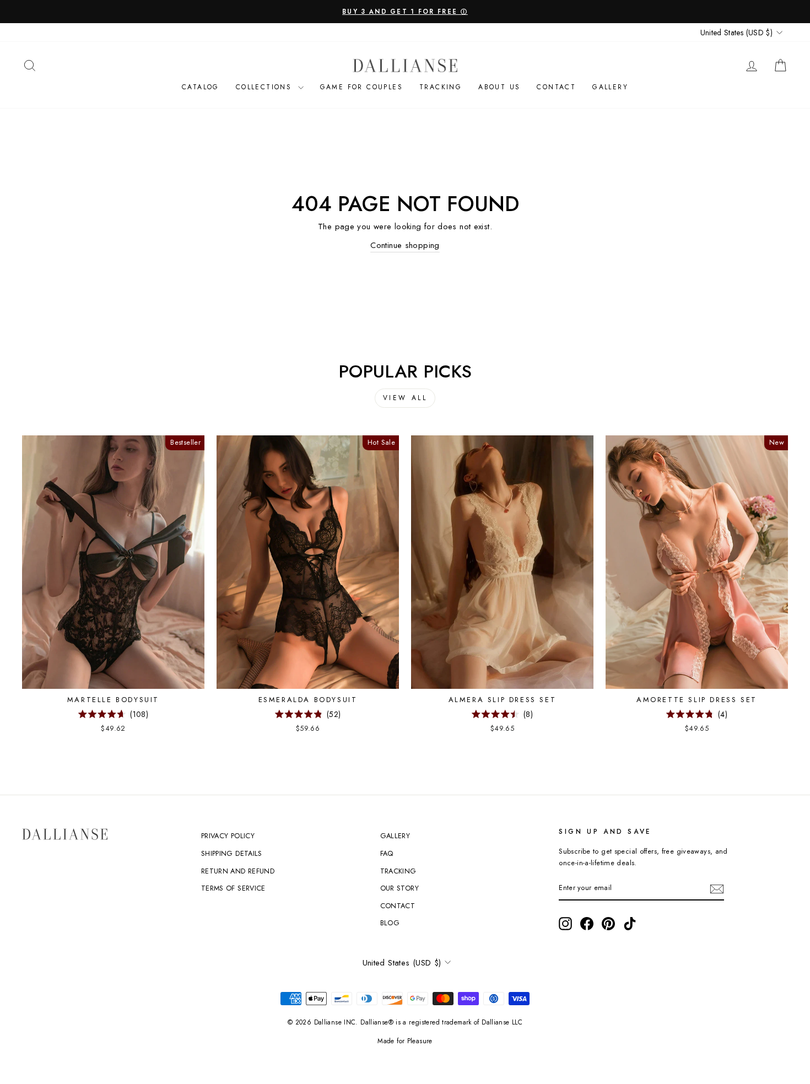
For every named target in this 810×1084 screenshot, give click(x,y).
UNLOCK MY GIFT (607, 590)
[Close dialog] (796, 14)
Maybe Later (607, 627)
